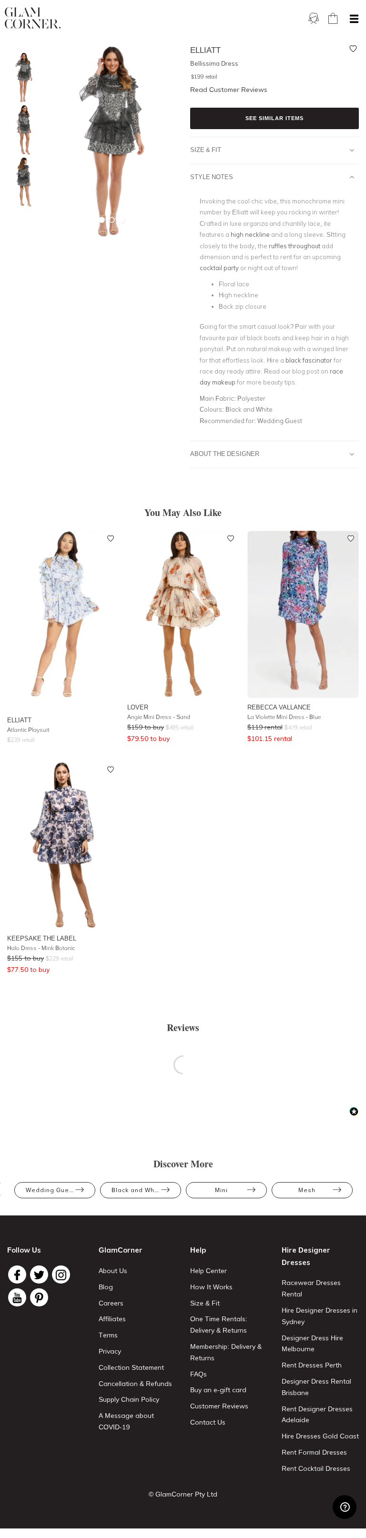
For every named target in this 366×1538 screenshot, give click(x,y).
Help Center (208, 1270)
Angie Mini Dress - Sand (158, 716)
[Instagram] (61, 1274)
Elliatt (19, 720)
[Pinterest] (39, 1297)
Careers (111, 1303)
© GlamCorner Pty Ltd (183, 1494)
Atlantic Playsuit (28, 729)
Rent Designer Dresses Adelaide (317, 1415)
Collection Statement (131, 1367)
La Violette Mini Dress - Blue (284, 716)
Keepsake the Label (41, 938)
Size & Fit (205, 149)
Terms (108, 1335)
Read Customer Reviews (228, 89)
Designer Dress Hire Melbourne (312, 1344)
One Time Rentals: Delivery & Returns (218, 1325)
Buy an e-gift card (218, 1390)
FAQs (198, 1374)
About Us (113, 1270)
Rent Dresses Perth (312, 1365)
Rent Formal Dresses (314, 1452)
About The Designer (224, 453)
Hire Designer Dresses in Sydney (319, 1316)
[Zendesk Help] (344, 1507)
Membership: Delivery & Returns (226, 1352)
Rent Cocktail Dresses (316, 1468)
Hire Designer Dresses (306, 1256)
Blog (106, 1287)
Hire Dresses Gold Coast (320, 1436)
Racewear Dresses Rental (311, 1288)
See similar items (274, 118)
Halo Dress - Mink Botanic (41, 947)
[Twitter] (39, 1274)
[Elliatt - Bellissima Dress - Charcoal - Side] (21, 130)
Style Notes (211, 177)
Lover (137, 707)
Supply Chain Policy (129, 1399)
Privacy (110, 1351)
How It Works (211, 1287)
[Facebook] (17, 1274)
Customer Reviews (219, 1406)
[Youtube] (17, 1297)
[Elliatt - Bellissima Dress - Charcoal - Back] (21, 182)
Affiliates (112, 1319)
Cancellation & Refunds (135, 1383)
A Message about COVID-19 (126, 1421)
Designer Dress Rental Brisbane (316, 1387)
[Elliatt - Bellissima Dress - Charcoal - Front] (21, 77)
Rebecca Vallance (279, 707)
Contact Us (207, 1422)
